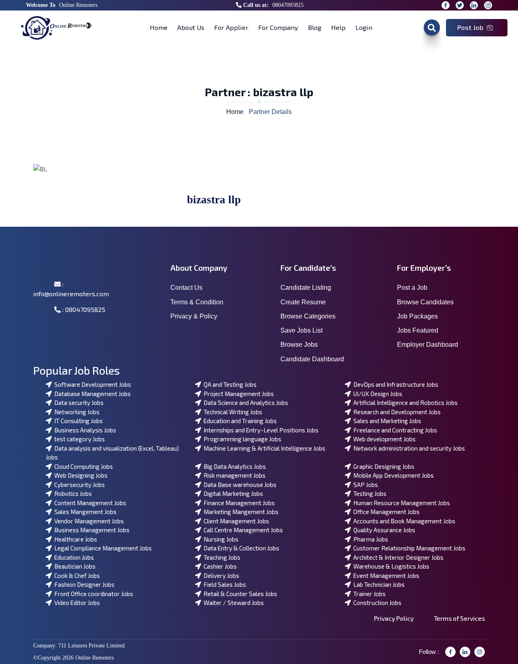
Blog (314, 27)
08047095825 (288, 5)
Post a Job (412, 287)
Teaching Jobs (220, 557)
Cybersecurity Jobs (78, 484)
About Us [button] (190, 27)
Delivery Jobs (220, 575)
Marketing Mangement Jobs (239, 511)
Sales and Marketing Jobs (386, 420)
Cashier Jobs (219, 566)
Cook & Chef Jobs (76, 575)
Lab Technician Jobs (378, 584)
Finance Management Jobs (238, 502)
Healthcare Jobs (74, 539)
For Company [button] (278, 27)
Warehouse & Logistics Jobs (390, 566)
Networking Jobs (76, 411)
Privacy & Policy (193, 316)
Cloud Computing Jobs (82, 466)
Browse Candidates (425, 302)
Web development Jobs (383, 439)
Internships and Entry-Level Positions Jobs (259, 430)
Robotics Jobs (72, 493)
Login (363, 27)
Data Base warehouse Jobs (238, 484)
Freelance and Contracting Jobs (394, 430)
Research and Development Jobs (396, 411)
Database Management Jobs (91, 393)
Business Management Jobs (91, 529)
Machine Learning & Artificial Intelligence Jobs (263, 448)
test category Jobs (78, 439)
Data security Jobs (78, 402)
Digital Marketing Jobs (232, 493)
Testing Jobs (368, 493)
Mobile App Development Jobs (392, 475)
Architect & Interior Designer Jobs (397, 557)
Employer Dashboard (427, 344)
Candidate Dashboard (312, 359)
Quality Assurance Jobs (383, 529)
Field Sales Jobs (223, 584)
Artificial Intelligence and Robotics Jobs (404, 402)
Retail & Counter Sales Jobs (239, 593)
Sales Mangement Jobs (84, 511)
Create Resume (303, 302)
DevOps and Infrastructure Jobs (394, 384)
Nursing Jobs (219, 539)
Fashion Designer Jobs (83, 584)
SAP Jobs (364, 484)
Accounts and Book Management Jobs (403, 521)
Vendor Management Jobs (88, 521)
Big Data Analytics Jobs (233, 466)
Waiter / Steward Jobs (232, 602)
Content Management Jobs (89, 502)
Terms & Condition (196, 302)
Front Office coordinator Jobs (92, 593)
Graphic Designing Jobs (382, 466)
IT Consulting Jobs (77, 420)
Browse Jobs (299, 344)
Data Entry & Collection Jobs (240, 548)
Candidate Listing (305, 287)
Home (159, 27)
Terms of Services (459, 618)
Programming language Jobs (241, 439)
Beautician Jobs (74, 566)
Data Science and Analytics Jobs (244, 402)
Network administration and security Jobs (408, 448)
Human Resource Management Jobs (400, 502)
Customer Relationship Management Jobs (408, 548)
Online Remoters (78, 5)
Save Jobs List (301, 330)
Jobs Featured (417, 330)
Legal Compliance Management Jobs (102, 548)
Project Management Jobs (237, 393)
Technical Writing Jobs (231, 411)
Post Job (470, 27)
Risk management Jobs (233, 475)
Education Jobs (73, 557)
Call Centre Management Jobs (242, 529)
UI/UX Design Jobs (376, 393)
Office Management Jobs (385, 511)
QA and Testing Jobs (229, 384)
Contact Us (186, 287)
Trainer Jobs (368, 593)
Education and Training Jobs (239, 420)
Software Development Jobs (91, 384)
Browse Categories (307, 316)
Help (338, 27)
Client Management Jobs (235, 521)
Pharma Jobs (369, 539)
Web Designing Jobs (80, 475)
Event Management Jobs (385, 575)
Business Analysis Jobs (84, 430)
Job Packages (417, 316)
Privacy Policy (394, 618)
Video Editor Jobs (76, 602)
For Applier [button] (231, 27)
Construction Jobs (376, 602)
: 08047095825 (83, 309)
